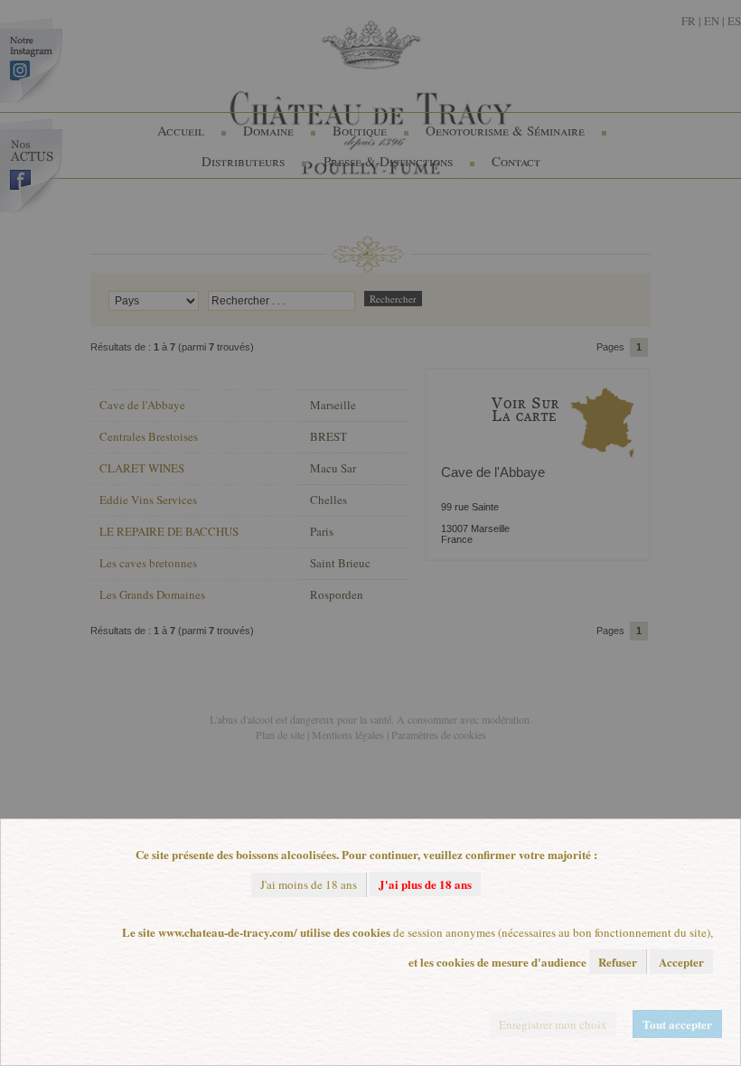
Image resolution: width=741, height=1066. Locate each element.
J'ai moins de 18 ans (308, 884)
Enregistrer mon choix (553, 1024)
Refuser (617, 961)
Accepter (681, 961)
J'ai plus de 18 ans (425, 884)
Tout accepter (677, 1024)
